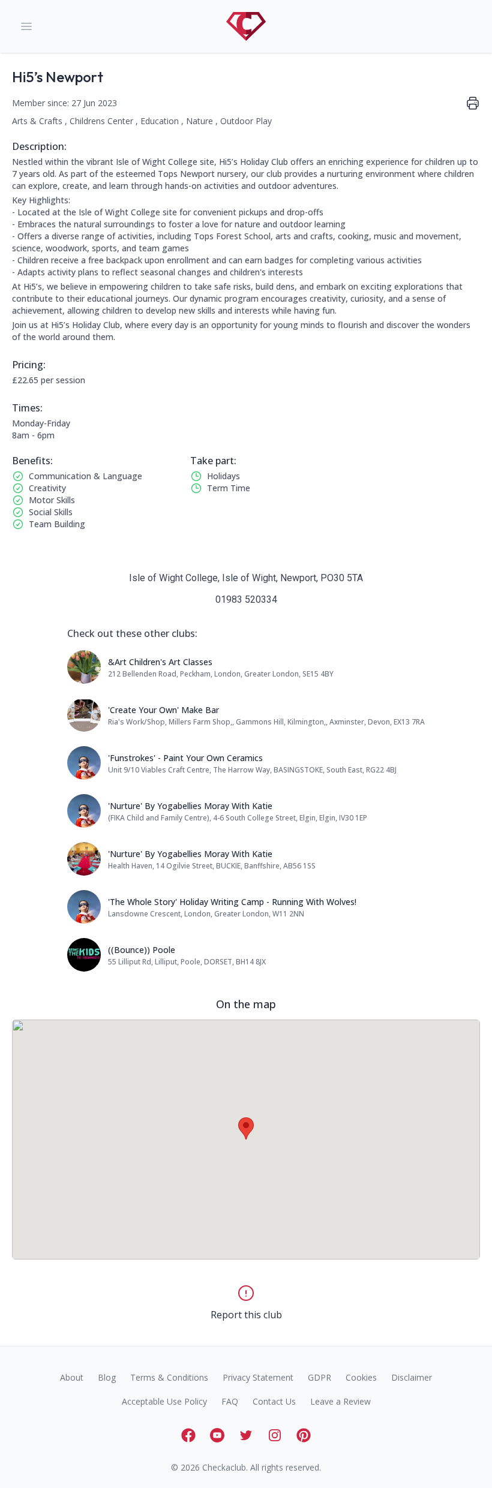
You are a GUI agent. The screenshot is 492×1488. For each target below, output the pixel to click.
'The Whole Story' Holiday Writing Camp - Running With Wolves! (232, 901)
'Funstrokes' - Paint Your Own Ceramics (185, 757)
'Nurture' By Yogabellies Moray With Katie (190, 805)
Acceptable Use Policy (164, 1401)
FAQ (229, 1401)
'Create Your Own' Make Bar (163, 710)
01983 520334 (246, 599)
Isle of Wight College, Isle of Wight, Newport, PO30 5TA (246, 578)
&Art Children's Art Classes (160, 662)
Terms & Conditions (169, 1377)
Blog (107, 1377)
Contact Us (274, 1401)
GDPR (319, 1377)
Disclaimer (411, 1377)
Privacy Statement (258, 1377)
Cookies (361, 1377)
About (71, 1377)
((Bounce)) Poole (141, 949)
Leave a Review (340, 1401)
